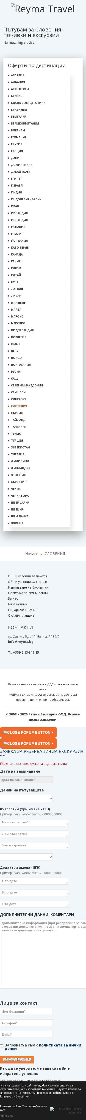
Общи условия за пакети (27, 576)
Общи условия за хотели (27, 581)
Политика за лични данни (28, 593)
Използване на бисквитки (28, 587)
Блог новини (18, 604)
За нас (13, 598)
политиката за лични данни (43, 1047)
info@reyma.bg (20, 641)
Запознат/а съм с (43, 1047)
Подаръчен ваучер (22, 609)
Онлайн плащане (21, 615)
